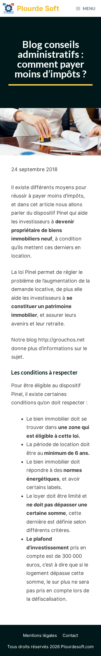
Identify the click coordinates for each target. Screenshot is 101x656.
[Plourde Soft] (8, 8)
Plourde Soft (38, 8)
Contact (70, 635)
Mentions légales (40, 635)
